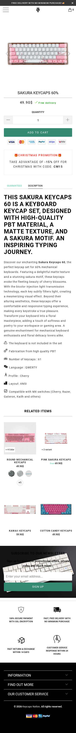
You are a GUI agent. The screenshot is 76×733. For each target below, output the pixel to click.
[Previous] (7, 54)
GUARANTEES (14, 185)
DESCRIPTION (35, 185)
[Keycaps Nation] (38, 10)
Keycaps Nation (31, 706)
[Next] (68, 54)
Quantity (38, 112)
